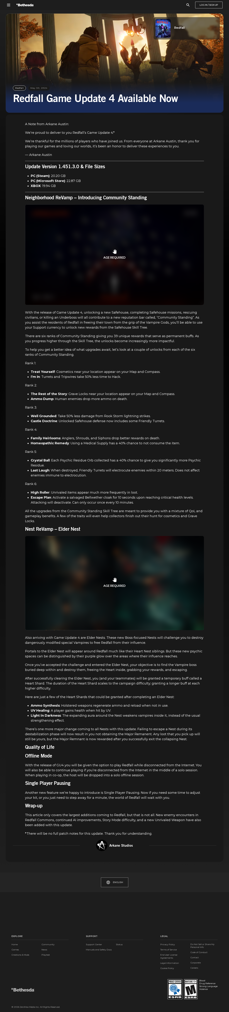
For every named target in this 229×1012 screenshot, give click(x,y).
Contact (194, 957)
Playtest (46, 954)
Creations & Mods (20, 954)
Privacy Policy (167, 944)
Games (15, 949)
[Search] (188, 5)
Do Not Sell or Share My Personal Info (202, 945)
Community (48, 944)
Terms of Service (168, 949)
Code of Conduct (199, 952)
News (44, 949)
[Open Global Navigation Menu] (8, 5)
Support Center (94, 944)
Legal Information (169, 963)
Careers (194, 967)
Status (119, 944)
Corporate (195, 962)
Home (14, 944)
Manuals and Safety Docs (99, 949)
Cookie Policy (167, 968)
